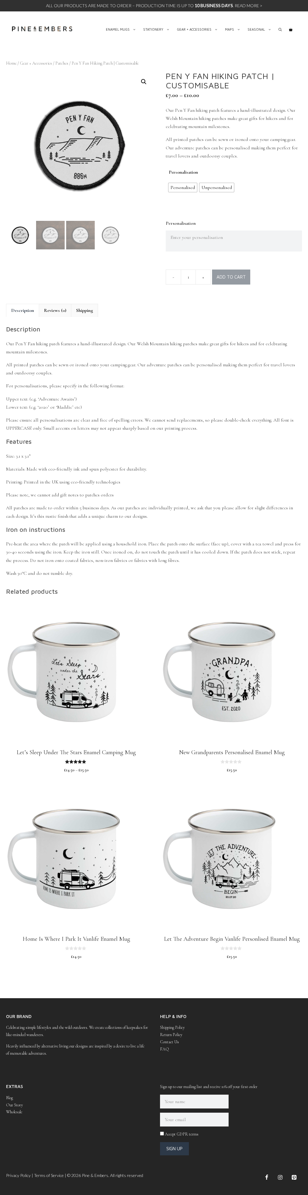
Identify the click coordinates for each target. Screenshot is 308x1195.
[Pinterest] (294, 1178)
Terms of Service (49, 1175)
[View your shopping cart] (290, 29)
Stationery (153, 29)
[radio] (182, 187)
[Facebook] (266, 1178)
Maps (229, 29)
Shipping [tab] (84, 310)
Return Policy (171, 1034)
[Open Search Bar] (280, 29)
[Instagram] (280, 1178)
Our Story (14, 1105)
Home (11, 63)
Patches (61, 63)
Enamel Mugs (118, 29)
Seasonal (256, 29)
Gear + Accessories (194, 29)
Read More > (248, 5)
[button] (143, 81)
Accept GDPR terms (182, 1134)
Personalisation (183, 172)
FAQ (164, 1049)
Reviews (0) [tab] (55, 310)
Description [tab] (22, 310)
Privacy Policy (18, 1175)
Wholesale (14, 1111)
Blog (9, 1097)
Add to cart (231, 276)
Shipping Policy (172, 1027)
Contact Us (169, 1041)
